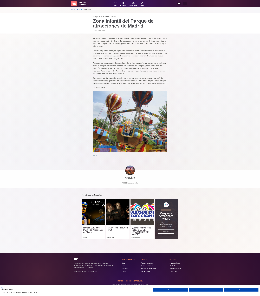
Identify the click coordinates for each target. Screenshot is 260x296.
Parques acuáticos (147, 266)
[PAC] (74, 3)
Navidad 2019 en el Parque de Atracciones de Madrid (93, 230)
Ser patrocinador (175, 263)
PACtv (124, 271)
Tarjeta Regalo (145, 271)
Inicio (73, 9)
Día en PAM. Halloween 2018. (117, 229)
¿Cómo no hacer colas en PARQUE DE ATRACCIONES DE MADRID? (141, 231)
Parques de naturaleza (148, 268)
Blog (78, 9)
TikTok (124, 266)
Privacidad (173, 271)
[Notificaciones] (179, 3)
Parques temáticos (147, 263)
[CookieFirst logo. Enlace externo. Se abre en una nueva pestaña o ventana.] (2, 287)
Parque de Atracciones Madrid (104, 17)
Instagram (125, 268)
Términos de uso (175, 268)
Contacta (173, 266)
